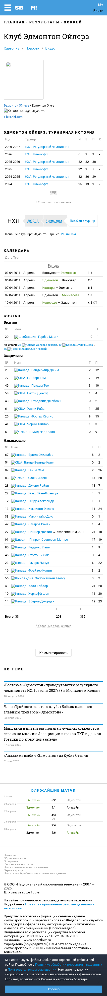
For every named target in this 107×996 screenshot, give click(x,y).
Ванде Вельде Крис (38, 462)
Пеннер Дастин (56, 532)
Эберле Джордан (41, 601)
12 (97, 370)
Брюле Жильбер (40, 455)
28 (100, 478)
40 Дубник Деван (76, 345)
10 (97, 385)
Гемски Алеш (36, 478)
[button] (15, 221)
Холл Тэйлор (38, 586)
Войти (98, 11)
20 (93, 470)
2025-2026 (12, 162)
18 (93, 485)
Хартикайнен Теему (49, 578)
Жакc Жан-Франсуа (43, 493)
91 (6, 539)
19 (97, 378)
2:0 (90, 280)
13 (87, 184)
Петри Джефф (37, 393)
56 (6, 578)
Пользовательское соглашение (26, 867)
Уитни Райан (36, 408)
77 (6, 378)
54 (6, 462)
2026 (8, 154)
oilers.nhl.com (13, 116)
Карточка (11, 48)
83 (6, 478)
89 (6, 470)
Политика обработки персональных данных (35, 873)
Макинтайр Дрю (40, 516)
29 (94, 176)
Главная (14, 22)
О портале (11, 861)
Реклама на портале (18, 864)
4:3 (92, 302)
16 (6, 570)
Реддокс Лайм (39, 547)
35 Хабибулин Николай (25, 349)
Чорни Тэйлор (37, 424)
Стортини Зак (38, 555)
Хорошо (53, 989)
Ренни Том (68, 234)
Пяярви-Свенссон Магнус (48, 539)
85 (6, 547)
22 (80, 169)
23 (6, 563)
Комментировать (53, 653)
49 (6, 385)
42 (6, 524)
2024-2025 (12, 176)
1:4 (90, 273)
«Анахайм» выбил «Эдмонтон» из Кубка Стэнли (46, 755)
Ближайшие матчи (53, 790)
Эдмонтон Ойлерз (16, 105)
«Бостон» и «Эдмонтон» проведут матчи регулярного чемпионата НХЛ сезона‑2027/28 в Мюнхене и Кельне (52, 688)
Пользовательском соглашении (32, 969)
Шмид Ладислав (42, 432)
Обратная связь (15, 858)
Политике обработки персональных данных (68, 964)
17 (93, 539)
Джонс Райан (38, 485)
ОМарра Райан (39, 524)
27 (6, 532)
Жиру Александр (41, 501)
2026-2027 (12, 147)
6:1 (90, 288)
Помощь (10, 855)
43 (6, 401)
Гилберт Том (36, 378)
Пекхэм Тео (40, 385)
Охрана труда (13, 870)
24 (100, 509)
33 (6, 516)
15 (97, 416)
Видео (50, 48)
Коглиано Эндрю (41, 509)
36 (87, 176)
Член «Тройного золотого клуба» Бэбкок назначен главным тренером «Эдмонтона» (48, 709)
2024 (8, 184)
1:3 (90, 295)
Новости (32, 48)
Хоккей (73, 22)
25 (80, 184)
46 (6, 555)
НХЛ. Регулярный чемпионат (47, 147)
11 (93, 509)
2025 (8, 169)
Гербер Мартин (48, 337)
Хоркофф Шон (38, 593)
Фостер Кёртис (42, 416)
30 (94, 162)
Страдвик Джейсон (46, 401)
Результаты (44, 22)
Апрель (20, 273)
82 (80, 162)
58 (6, 393)
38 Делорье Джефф (37, 345)
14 (93, 478)
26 (6, 416)
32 (87, 162)
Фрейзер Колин (40, 570)
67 (6, 455)
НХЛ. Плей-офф (36, 154)
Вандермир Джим (45, 370)
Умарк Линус (39, 563)
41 (6, 424)
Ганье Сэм (36, 470)
